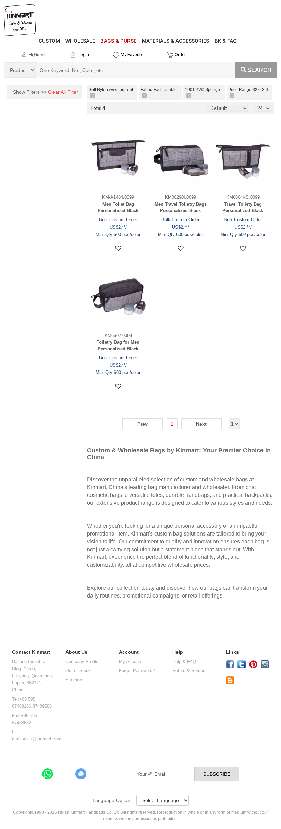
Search (259, 70)
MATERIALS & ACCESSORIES (175, 41)
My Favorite (132, 54)
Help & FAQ (184, 661)
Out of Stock (78, 670)
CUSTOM (49, 41)
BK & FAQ (226, 41)
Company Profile (81, 661)
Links (232, 652)
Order (180, 54)
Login (83, 54)
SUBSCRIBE (216, 774)
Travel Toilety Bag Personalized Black (242, 207)
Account (129, 652)
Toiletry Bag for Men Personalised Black (118, 345)
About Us (76, 652)
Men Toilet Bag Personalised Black (118, 207)
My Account (131, 661)
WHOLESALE (80, 41)
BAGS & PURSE (118, 41)
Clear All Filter (63, 92)
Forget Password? (137, 670)
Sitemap (73, 679)
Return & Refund (188, 670)
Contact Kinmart (31, 652)
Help (177, 652)
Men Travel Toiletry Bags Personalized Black (181, 207)
